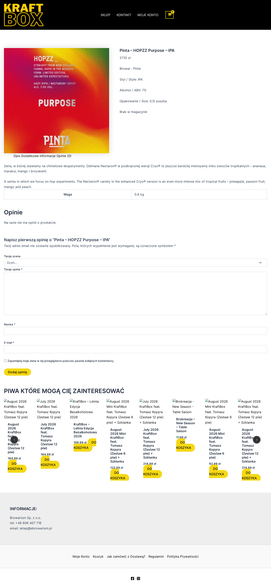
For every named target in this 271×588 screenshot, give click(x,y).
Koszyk (98, 556)
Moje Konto (147, 15)
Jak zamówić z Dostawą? (126, 556)
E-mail (9, 342)
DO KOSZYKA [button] (15, 466)
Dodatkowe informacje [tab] (38, 156)
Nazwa (9, 324)
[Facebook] (132, 578)
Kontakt (124, 15)
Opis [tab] (16, 156)
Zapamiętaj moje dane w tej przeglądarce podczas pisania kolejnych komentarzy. (61, 360)
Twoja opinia (13, 269)
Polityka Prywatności (183, 556)
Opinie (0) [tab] (64, 156)
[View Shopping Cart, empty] (169, 15)
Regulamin (156, 556)
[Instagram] (138, 578)
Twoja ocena (12, 256)
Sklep (105, 15)
